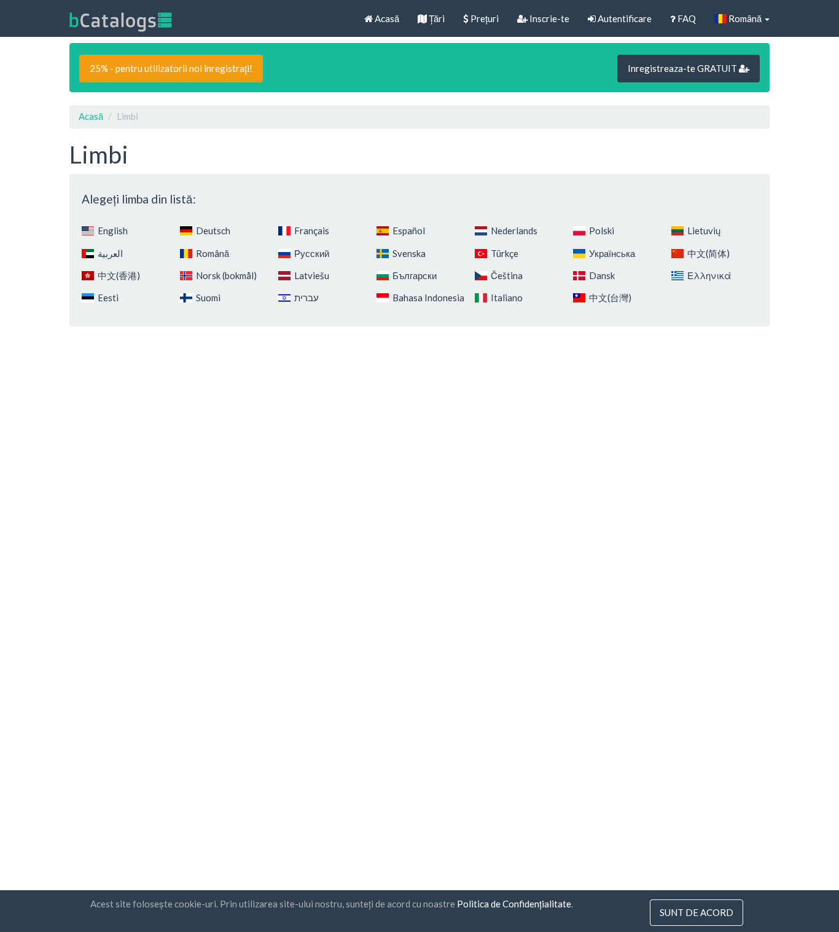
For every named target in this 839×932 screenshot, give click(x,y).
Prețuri (484, 18)
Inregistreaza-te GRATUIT (683, 68)
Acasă (386, 18)
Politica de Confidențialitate (514, 903)
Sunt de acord (696, 912)
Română (745, 18)
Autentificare (624, 18)
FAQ (686, 18)
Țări (436, 18)
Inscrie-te (548, 18)
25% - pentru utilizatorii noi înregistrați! (171, 68)
